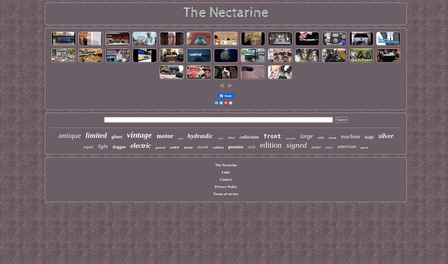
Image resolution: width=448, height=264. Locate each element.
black (231, 137)
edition (271, 145)
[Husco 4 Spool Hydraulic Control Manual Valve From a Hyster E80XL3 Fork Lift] (334, 62)
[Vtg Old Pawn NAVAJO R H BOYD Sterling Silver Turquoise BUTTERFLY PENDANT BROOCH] (172, 45)
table (321, 137)
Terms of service (226, 194)
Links (226, 172)
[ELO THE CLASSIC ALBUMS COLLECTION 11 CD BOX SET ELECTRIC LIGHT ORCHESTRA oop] (226, 62)
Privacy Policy (226, 187)
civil (251, 147)
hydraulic (200, 135)
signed (296, 145)
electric (140, 145)
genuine (235, 146)
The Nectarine (226, 165)
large (306, 136)
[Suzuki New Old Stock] (145, 62)
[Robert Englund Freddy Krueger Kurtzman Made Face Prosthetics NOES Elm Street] (253, 45)
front (272, 136)
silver (385, 135)
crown (332, 137)
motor (165, 135)
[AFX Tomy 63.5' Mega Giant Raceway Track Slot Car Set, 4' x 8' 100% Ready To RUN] (253, 79)
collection (249, 136)
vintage (139, 134)
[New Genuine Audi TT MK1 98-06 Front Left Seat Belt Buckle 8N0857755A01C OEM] (226, 79)
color (220, 138)
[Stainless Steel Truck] (63, 62)
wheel (329, 147)
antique (70, 135)
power (364, 147)
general (160, 147)
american (346, 146)
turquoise (291, 138)
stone (180, 138)
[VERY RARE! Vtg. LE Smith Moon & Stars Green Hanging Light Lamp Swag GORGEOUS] (226, 45)
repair (88, 147)
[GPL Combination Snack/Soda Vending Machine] (118, 62)
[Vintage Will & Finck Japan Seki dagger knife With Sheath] (199, 62)
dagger (119, 146)
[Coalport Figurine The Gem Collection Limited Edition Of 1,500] (334, 45)
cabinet (218, 147)
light (103, 146)
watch (174, 147)
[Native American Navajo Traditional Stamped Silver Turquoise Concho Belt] (307, 45)
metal (188, 147)
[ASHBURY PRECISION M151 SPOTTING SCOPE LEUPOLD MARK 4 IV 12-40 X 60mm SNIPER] (118, 45)
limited (96, 135)
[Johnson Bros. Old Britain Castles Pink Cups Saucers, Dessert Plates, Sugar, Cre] (199, 45)
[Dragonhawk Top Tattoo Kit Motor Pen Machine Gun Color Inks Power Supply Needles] (280, 79)
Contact (226, 179)
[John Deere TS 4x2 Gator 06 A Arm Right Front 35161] (253, 62)
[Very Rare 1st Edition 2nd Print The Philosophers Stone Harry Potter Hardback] (199, 79)
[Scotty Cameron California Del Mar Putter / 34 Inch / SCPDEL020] (361, 62)
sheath (202, 146)
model (316, 147)
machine (350, 136)
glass (117, 136)
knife (369, 137)
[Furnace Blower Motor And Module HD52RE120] (280, 62)
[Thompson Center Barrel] (90, 62)
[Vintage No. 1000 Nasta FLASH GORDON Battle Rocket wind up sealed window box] (172, 62)
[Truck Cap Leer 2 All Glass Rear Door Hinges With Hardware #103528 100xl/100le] (361, 45)
